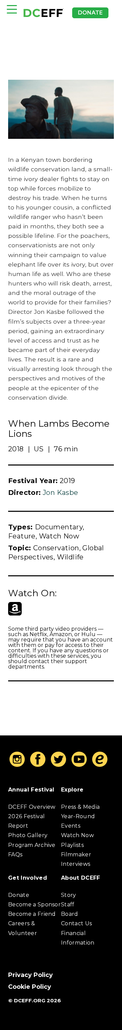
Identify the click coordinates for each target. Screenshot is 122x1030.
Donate (90, 12)
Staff (68, 904)
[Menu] (12, 9)
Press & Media (80, 807)
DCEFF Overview (31, 807)
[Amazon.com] (15, 609)
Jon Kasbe (60, 492)
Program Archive (32, 845)
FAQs (15, 854)
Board (69, 914)
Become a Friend (32, 914)
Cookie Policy (29, 986)
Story (68, 895)
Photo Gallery (27, 835)
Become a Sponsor (34, 904)
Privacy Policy (30, 974)
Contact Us (76, 923)
